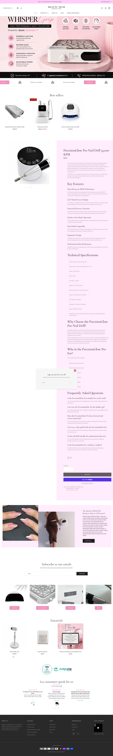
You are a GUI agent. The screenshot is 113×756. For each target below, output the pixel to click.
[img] (56, 684)
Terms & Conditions (32, 732)
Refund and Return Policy (33, 729)
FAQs (73, 729)
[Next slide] (97, 1)
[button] (87, 474)
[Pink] (13, 657)
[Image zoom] (28, 163)
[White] (15, 657)
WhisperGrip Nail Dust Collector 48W (14, 127)
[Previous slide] (26, 187)
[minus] (65, 469)
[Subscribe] (70, 383)
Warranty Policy (31, 735)
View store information (72, 490)
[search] (102, 8)
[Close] (75, 370)
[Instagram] (17, 8)
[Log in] (105, 8)
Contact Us (75, 727)
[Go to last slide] (3, 1)
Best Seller (52, 729)
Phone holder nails (14, 651)
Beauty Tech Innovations (58, 752)
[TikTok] (21, 8)
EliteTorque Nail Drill (42, 127)
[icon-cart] (109, 8)
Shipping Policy (31, 724)
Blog (50, 732)
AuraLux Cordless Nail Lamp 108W (70, 127)
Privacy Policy (30, 727)
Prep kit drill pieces (42, 651)
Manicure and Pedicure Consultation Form (70, 651)
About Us (74, 724)
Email (29, 573)
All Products (52, 724)
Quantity (65, 465)
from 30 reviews (55, 686)
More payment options (87, 483)
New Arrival (52, 727)
